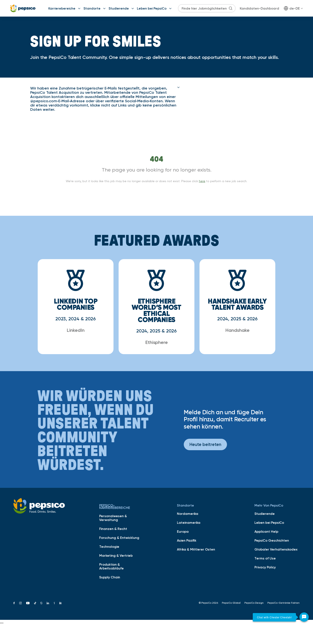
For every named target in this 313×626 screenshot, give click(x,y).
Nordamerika (187, 513)
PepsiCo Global (231, 603)
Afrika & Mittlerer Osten (196, 549)
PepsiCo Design (254, 603)
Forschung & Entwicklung (119, 537)
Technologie (109, 546)
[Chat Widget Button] (304, 617)
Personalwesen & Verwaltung (113, 518)
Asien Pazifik (186, 540)
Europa (183, 531)
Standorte (92, 8)
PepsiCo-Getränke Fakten (283, 603)
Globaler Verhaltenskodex (275, 549)
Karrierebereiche (61, 8)
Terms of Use (265, 558)
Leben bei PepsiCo (152, 8)
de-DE (294, 8)
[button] (105, 99)
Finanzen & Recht (113, 529)
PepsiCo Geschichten (271, 540)
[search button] (230, 8)
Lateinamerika (188, 522)
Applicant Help (266, 531)
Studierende (119, 8)
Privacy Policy (265, 567)
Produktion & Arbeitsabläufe (111, 566)
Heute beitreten (205, 444)
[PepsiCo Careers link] (23, 8)
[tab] (105, 99)
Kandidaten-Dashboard (259, 8)
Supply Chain (109, 577)
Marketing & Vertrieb (116, 555)
